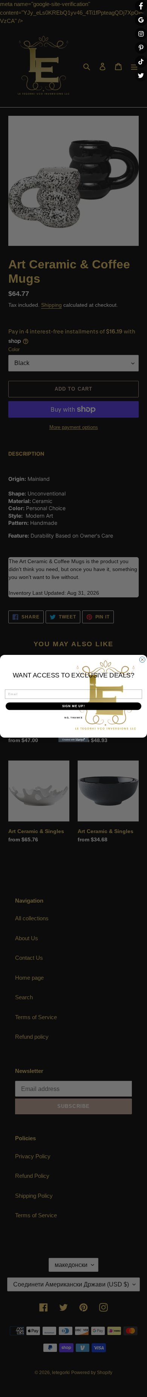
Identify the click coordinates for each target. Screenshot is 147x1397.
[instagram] (141, 34)
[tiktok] (141, 62)
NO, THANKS (73, 717)
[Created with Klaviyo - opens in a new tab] (73, 740)
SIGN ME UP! (73, 706)
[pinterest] (141, 48)
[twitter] (141, 76)
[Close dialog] (142, 659)
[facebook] (141, 6)
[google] (141, 20)
